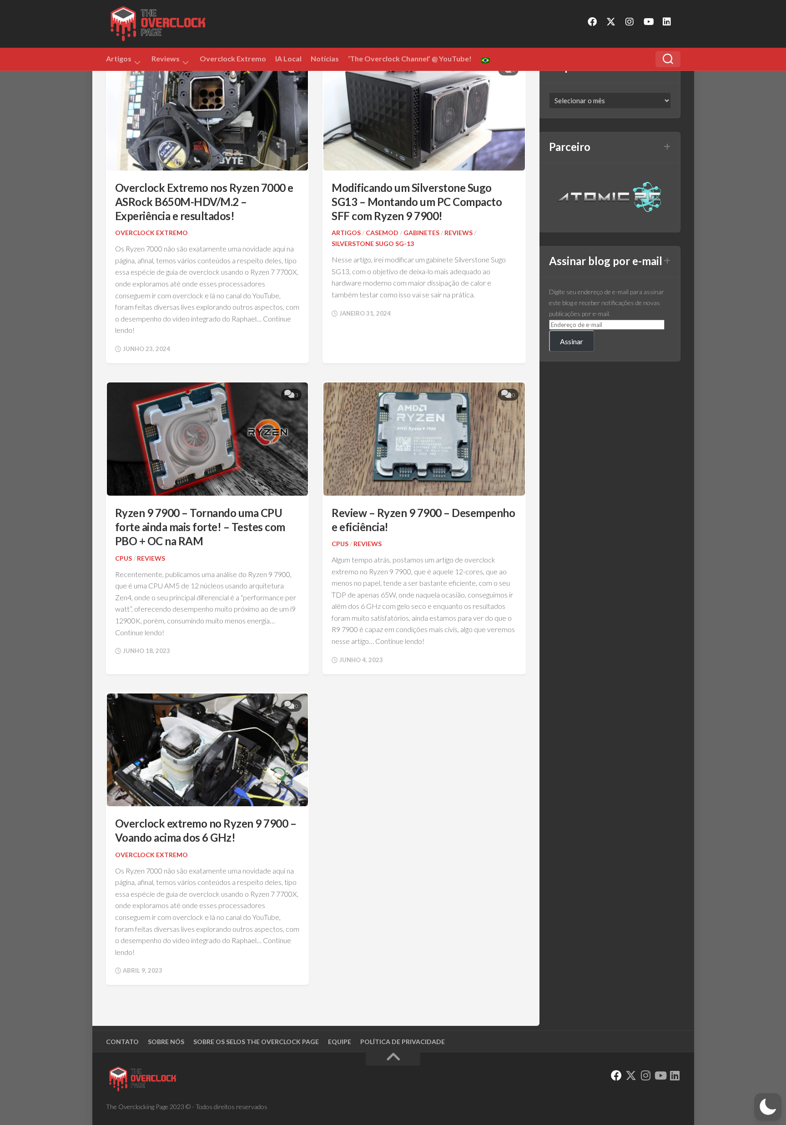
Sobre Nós (166, 1041)
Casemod (382, 232)
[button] (767, 1106)
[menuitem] (485, 60)
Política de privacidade (402, 1041)
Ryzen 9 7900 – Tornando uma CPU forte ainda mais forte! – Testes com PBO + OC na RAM (200, 526)
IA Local (288, 58)
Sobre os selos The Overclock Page (256, 1041)
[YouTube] (648, 21)
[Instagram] (629, 21)
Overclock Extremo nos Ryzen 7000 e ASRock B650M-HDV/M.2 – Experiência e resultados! (204, 201)
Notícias (325, 58)
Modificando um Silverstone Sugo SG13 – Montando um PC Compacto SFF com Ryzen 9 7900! (417, 201)
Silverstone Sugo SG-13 (373, 243)
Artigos (118, 60)
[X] (610, 21)
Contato (122, 1041)
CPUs (123, 558)
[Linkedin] (666, 21)
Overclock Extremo (233, 58)
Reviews (165, 60)
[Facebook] (592, 21)
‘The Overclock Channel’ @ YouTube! (410, 58)
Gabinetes (421, 232)
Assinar (571, 341)
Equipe (339, 1041)
